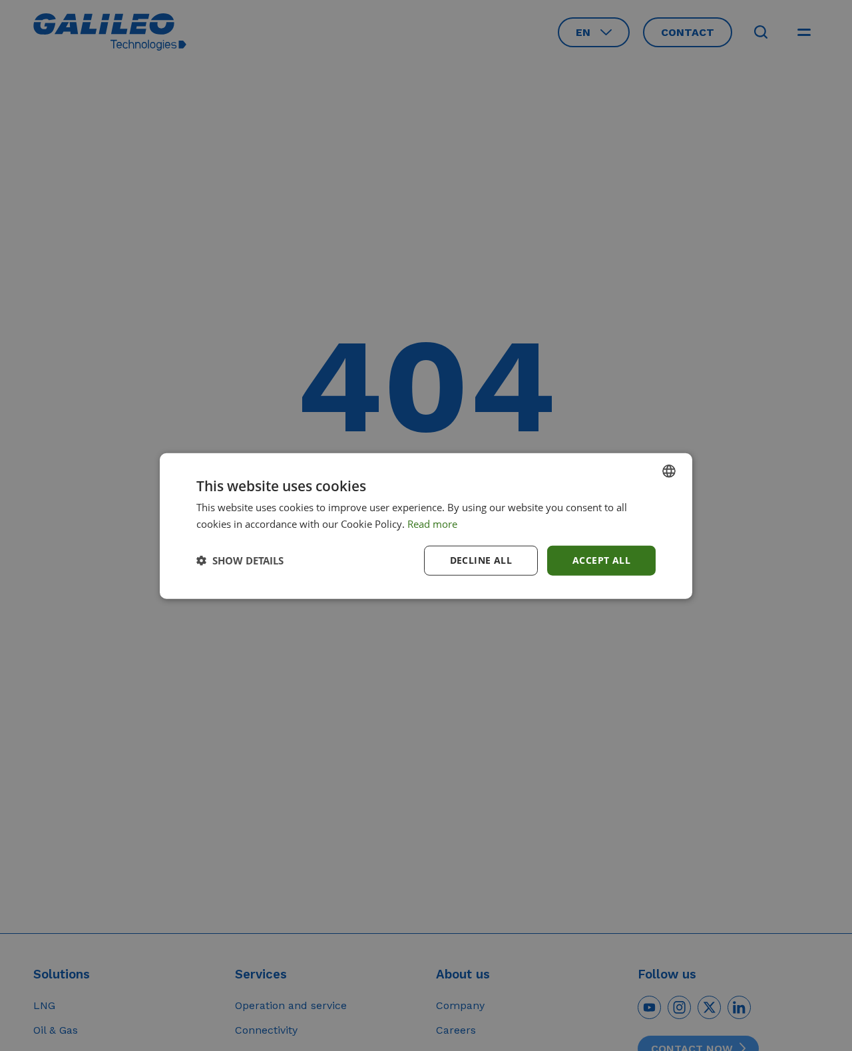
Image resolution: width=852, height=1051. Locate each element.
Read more (432, 523)
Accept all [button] (601, 559)
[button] (240, 560)
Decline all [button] (481, 559)
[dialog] (426, 525)
